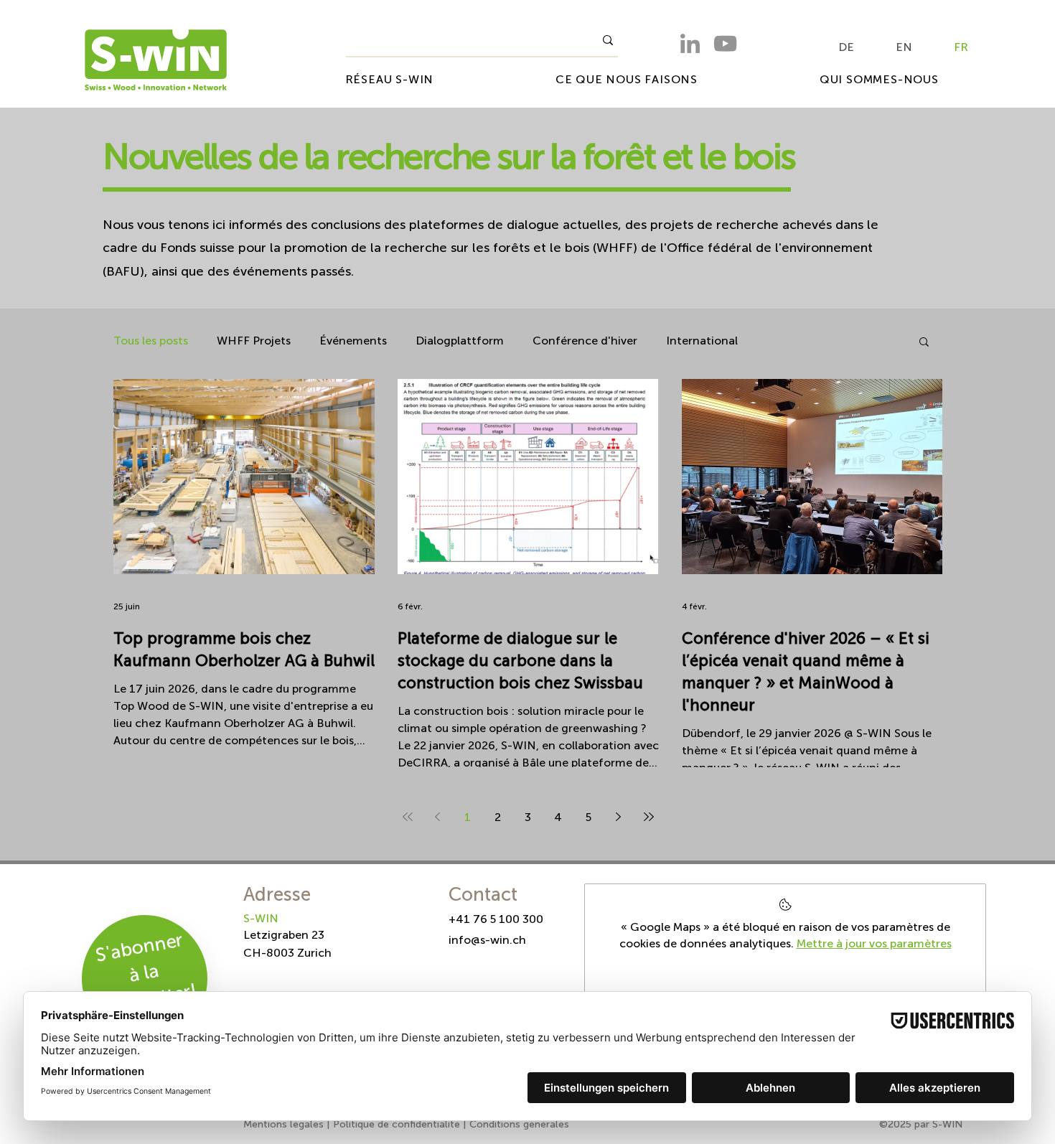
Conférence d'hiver (585, 340)
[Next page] (619, 817)
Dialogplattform (460, 340)
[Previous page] (438, 817)
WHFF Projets (254, 340)
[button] (924, 342)
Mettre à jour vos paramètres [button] (874, 943)
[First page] (408, 817)
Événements (353, 340)
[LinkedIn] (690, 43)
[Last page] (649, 817)
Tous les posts (150, 340)
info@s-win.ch (487, 940)
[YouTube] (725, 43)
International (702, 340)
